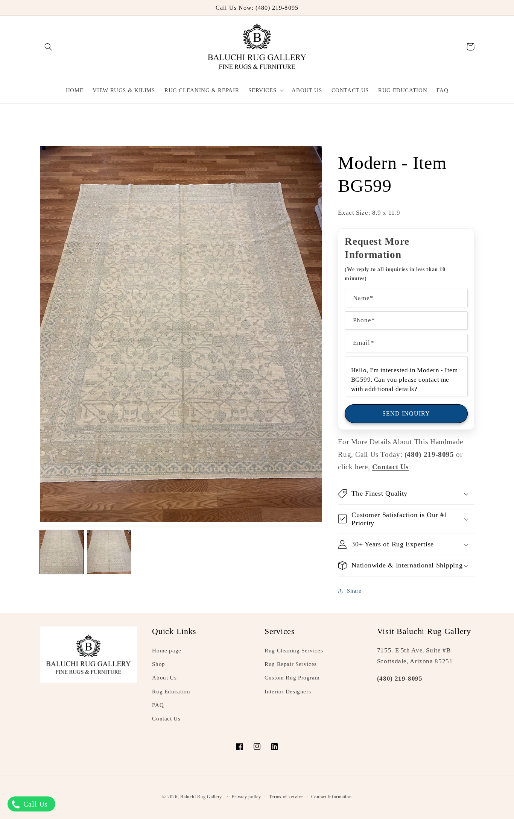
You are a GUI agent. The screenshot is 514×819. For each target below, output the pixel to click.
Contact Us (166, 719)
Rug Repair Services (291, 664)
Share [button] (354, 591)
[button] (48, 46)
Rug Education (171, 692)
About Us (164, 678)
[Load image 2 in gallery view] (109, 552)
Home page (166, 651)
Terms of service (286, 797)
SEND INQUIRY (406, 413)
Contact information (331, 797)
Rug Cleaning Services (294, 651)
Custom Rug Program (292, 678)
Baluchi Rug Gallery (201, 797)
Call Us (34, 804)
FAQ (158, 705)
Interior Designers (288, 692)
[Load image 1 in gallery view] (62, 552)
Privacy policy (246, 797)
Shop (158, 664)
